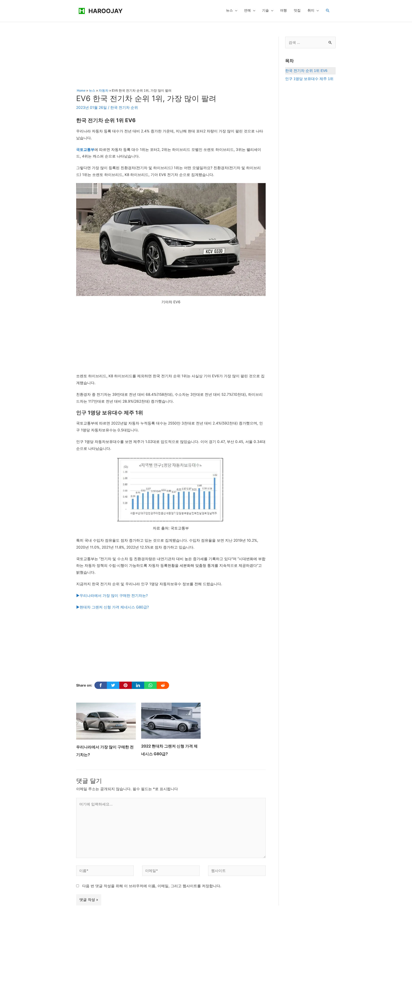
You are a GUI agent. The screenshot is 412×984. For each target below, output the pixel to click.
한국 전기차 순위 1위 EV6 (306, 71)
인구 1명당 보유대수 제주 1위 (309, 79)
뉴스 (229, 10)
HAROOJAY (105, 11)
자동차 (103, 90)
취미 (310, 10)
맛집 (297, 10)
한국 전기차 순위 (124, 107)
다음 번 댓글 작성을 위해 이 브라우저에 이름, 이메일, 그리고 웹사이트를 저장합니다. (151, 886)
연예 (247, 10)
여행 (283, 10)
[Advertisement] (171, 61)
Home (81, 90)
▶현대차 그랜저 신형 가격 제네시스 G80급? (112, 607)
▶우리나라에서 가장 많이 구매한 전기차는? (112, 595)
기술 (265, 10)
